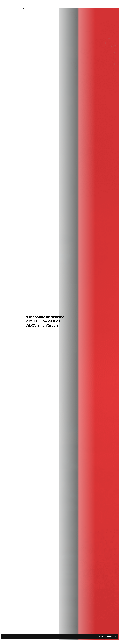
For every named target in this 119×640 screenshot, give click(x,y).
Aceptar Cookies (100, 636)
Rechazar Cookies (110, 636)
